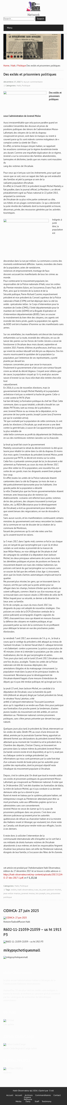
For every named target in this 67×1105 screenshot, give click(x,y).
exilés (14, 889)
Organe (27, 1097)
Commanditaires (43, 1095)
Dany (28, 1101)
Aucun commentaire (33, 81)
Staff (37, 1101)
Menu (9, 27)
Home (6, 65)
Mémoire (28, 1099)
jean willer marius (11, 893)
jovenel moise (28, 893)
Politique (21, 65)
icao (36, 889)
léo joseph (41, 893)
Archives (29, 1095)
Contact (57, 1095)
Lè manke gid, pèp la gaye (17, 52)
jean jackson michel (51, 889)
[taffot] (15, 917)
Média (18, 1101)
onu (48, 893)
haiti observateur (25, 889)
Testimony (46, 1101)
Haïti (13, 65)
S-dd (51, 1090)
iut (40, 889)
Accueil (9, 1095)
